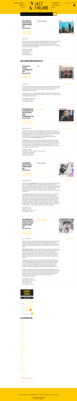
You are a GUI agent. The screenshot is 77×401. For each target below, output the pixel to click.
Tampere (22, 370)
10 (32, 303)
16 (30, 305)
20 (25, 307)
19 (23, 307)
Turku (21, 373)
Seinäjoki (22, 363)
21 (27, 307)
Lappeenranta (23, 344)
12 (23, 305)
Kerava (22, 334)
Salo (21, 357)
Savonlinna (22, 360)
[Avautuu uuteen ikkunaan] (74, 5)
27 (25, 309)
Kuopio (21, 342)
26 (23, 309)
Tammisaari (22, 368)
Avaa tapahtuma (68, 83)
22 (28, 307)
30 (30, 309)
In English (73, 2)
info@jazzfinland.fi (55, 394)
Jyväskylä (22, 329)
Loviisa (22, 347)
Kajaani (22, 331)
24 (32, 307)
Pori (21, 352)
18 (21, 307)
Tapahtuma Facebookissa (27, 31)
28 (27, 309)
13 (25, 305)
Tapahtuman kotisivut (27, 32)
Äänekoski (22, 376)
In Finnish (67, 2)
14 (27, 305)
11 (21, 305)
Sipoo (21, 365)
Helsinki (22, 323)
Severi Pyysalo (41, 221)
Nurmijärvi (22, 350)
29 (28, 309)
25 (21, 309)
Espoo (21, 321)
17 (32, 305)
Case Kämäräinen (43, 219)
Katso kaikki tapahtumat (25, 381)
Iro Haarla (40, 109)
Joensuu (22, 326)
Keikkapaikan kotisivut (27, 33)
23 (30, 307)
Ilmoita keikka (27, 292)
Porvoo (22, 355)
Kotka (21, 337)
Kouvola (22, 339)
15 (28, 305)
